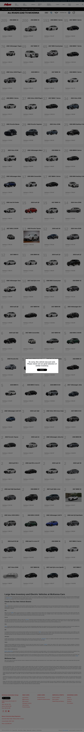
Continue (42, 369)
